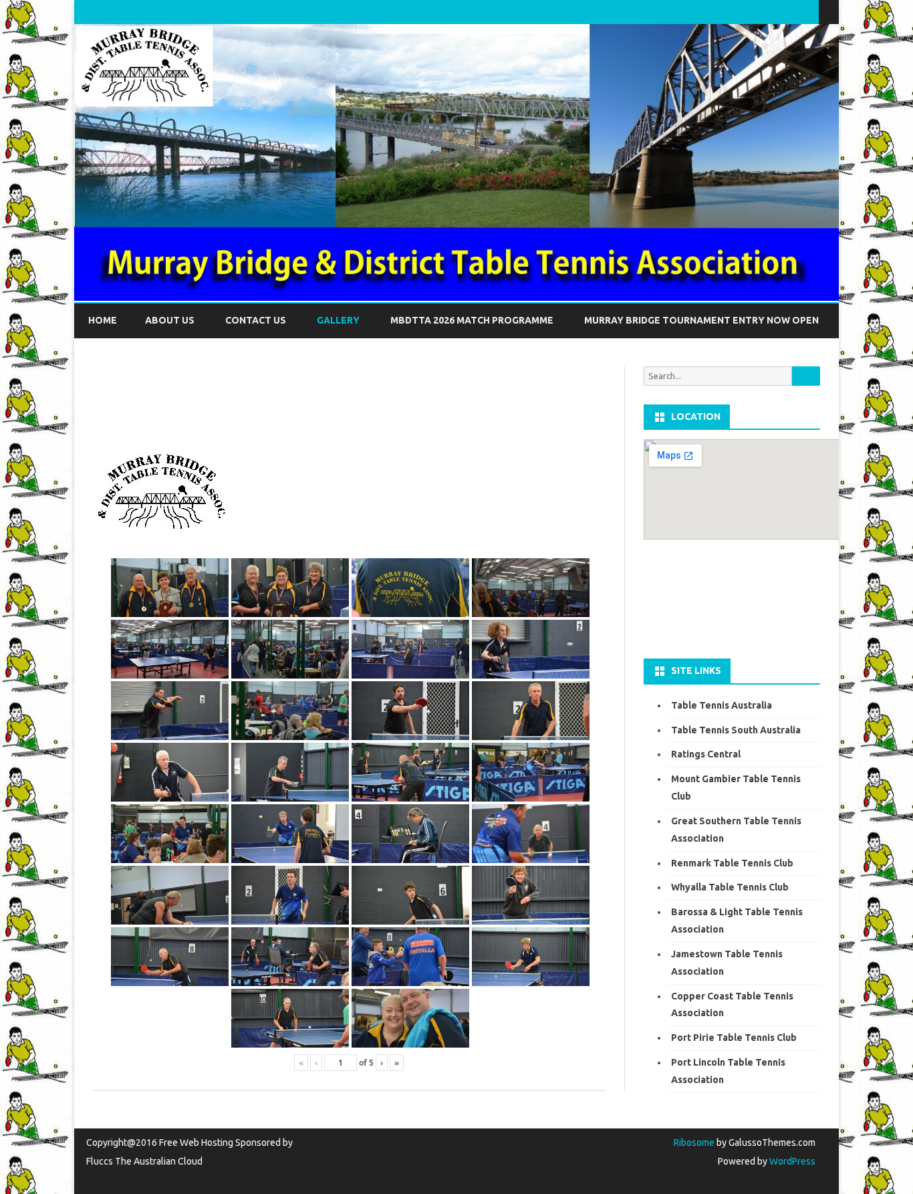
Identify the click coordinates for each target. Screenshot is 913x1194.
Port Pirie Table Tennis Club (734, 1037)
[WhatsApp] (808, 11)
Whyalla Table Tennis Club (730, 887)
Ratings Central (706, 754)
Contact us (255, 320)
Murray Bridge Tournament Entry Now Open (701, 320)
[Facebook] (794, 11)
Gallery (338, 320)
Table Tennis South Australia (736, 730)
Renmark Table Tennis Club (732, 863)
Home (102, 320)
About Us (169, 320)
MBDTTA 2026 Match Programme (471, 320)
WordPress (791, 1161)
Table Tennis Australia (721, 705)
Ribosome (694, 1142)
